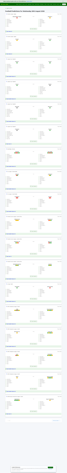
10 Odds (51, 4)
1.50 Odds (54, 4)
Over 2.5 (20, 4)
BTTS (26, 4)
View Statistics (34, 28)
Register (64, 4)
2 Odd (45, 4)
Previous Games (56, 420)
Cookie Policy (18, 470)
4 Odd (48, 4)
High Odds (29, 4)
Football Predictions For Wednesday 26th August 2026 (24, 11)
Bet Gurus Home (4, 4)
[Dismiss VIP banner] (63, 1)
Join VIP (58, 4)
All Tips (17, 4)
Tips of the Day (37, 4)
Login (60, 4)
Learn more (29, 1)
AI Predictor (42, 4)
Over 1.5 (23, 4)
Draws (33, 4)
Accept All (50, 467)
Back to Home (9, 8)
